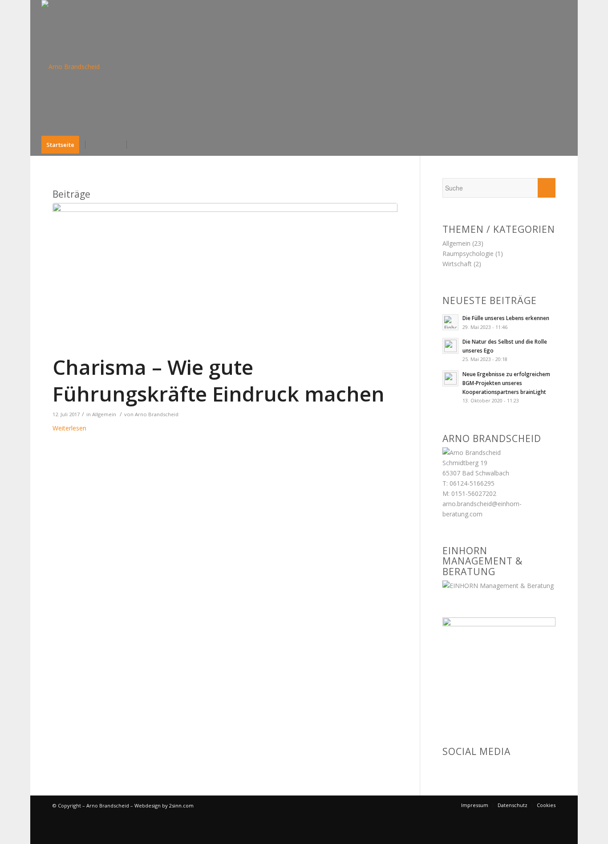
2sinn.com (181, 805)
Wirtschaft (457, 264)
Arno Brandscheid (156, 414)
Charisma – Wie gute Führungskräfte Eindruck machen (219, 380)
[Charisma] (225, 268)
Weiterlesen (69, 428)
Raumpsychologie (468, 253)
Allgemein (104, 414)
